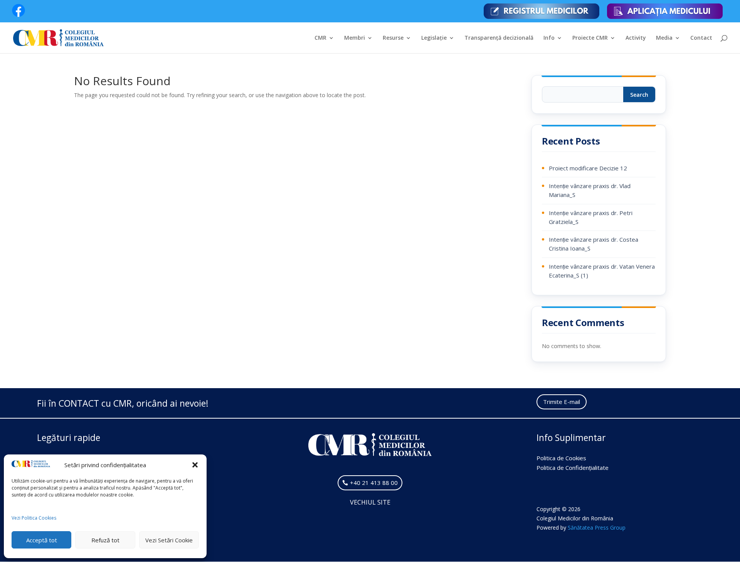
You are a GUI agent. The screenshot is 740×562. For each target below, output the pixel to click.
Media (664, 38)
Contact (701, 38)
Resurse (393, 38)
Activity (636, 38)
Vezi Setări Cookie (169, 540)
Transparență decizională (498, 38)
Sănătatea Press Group (597, 527)
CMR (320, 38)
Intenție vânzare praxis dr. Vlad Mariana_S (590, 190)
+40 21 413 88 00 (374, 482)
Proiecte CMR (590, 38)
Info (549, 38)
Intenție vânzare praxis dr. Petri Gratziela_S (590, 217)
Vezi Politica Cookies (34, 518)
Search (639, 94)
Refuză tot (105, 540)
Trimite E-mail (561, 402)
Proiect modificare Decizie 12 (588, 168)
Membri (354, 38)
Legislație (434, 38)
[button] (195, 465)
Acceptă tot (41, 540)
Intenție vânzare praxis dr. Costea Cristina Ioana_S (593, 244)
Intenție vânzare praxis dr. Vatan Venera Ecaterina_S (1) (602, 270)
